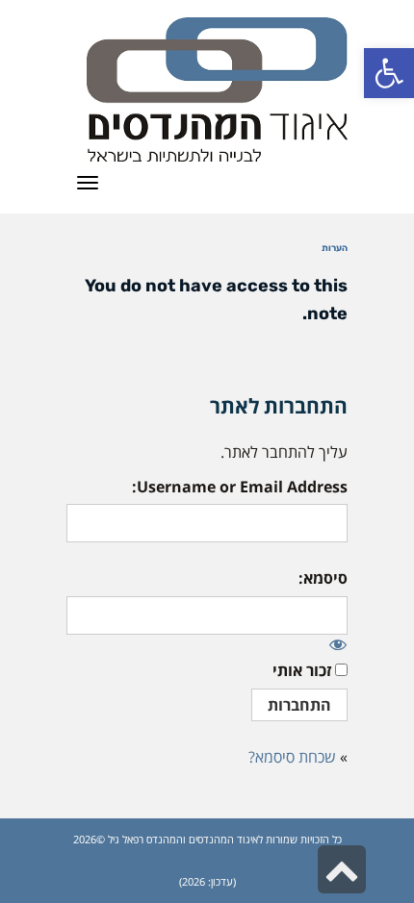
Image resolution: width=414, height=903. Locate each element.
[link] (389, 73)
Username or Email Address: (240, 486)
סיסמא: (323, 578)
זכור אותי (301, 670)
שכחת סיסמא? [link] (292, 756)
